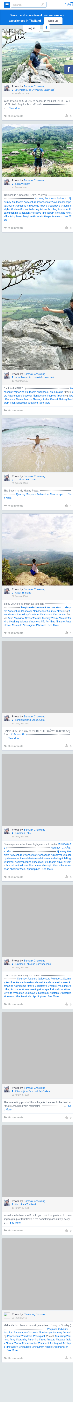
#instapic (60, 212)
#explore (28, 216)
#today (24, 209)
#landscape (64, 202)
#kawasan (9, 996)
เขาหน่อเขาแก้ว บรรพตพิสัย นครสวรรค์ (34, 90)
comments (15, 116)
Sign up (53, 20)
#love (54, 202)
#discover (9, 205)
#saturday (21, 1339)
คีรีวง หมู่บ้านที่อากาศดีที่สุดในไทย (32, 1091)
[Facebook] (68, 69)
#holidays (35, 212)
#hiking (63, 399)
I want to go (40, 61)
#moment (34, 621)
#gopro (49, 1346)
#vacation (24, 212)
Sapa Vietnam (22, 184)
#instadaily (12, 1346)
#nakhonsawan (18, 402)
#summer (63, 209)
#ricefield (38, 216)
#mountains (56, 391)
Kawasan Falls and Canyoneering (32, 964)
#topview (10, 399)
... (62, 847)
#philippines (33, 869)
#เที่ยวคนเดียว (19, 734)
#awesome (33, 205)
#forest (54, 399)
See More (14, 108)
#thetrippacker (30, 1343)
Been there (40, 49)
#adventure (30, 202)
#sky (12, 216)
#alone (43, 209)
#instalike (58, 865)
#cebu (22, 869)
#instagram (48, 212)
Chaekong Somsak (34, 1314)
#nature (15, 209)
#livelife (8, 992)
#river (19, 216)
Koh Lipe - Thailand (25, 1204)
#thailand (33, 402)
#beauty (37, 399)
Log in (31, 28)
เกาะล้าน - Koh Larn (25, 479)
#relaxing (34, 209)
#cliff (10, 618)
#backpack (43, 391)
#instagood (56, 1343)
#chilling (52, 209)
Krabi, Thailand (22, 592)
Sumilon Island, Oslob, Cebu (29, 720)
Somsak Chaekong (34, 86)
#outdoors (50, 198)
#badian (14, 869)
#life (42, 621)
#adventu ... (64, 1329)
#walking (14, 621)
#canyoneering (23, 861)
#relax (46, 399)
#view (17, 1343)
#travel (43, 205)
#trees (19, 399)
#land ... (60, 607)
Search (43, 4)
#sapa (47, 216)
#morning (33, 1339)
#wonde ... (57, 978)
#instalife (17, 625)
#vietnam (57, 216)
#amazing (20, 205)
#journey (39, 198)
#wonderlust (44, 202)
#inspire (60, 621)
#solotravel (54, 205)
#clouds (24, 621)
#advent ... (63, 198)
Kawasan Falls (22, 833)
